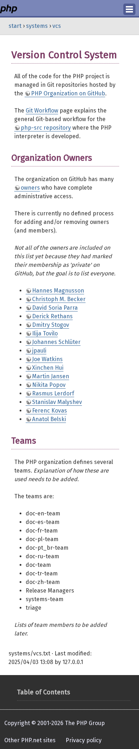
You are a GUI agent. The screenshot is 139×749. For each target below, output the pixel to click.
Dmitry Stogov (50, 324)
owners (30, 187)
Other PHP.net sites (30, 740)
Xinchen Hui (47, 367)
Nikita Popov (49, 384)
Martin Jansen (50, 376)
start (15, 26)
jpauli (39, 350)
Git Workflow (42, 110)
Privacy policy (84, 740)
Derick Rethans (52, 316)
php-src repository (46, 127)
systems (37, 26)
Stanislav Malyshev (57, 402)
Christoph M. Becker (59, 299)
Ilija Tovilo (45, 333)
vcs (56, 26)
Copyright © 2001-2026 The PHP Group (54, 723)
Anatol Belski (49, 419)
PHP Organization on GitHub (68, 93)
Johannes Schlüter (56, 342)
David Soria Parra (55, 307)
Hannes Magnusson (58, 290)
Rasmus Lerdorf (53, 393)
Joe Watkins (47, 359)
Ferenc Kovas (49, 410)
